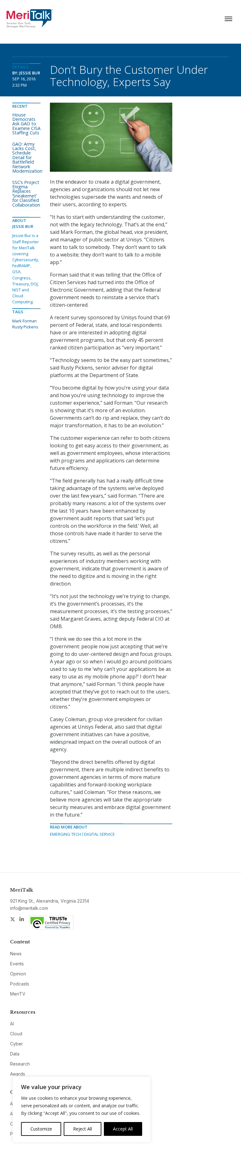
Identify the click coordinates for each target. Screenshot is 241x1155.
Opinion (18, 973)
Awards (17, 1074)
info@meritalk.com (29, 908)
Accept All (123, 1129)
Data (14, 1053)
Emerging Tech (65, 834)
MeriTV (17, 993)
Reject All (82, 1129)
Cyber (16, 1043)
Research (20, 1063)
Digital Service (99, 834)
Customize (41, 1129)
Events (17, 963)
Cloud (16, 1033)
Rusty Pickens (25, 327)
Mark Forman (24, 321)
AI (12, 1023)
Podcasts (19, 983)
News (16, 953)
